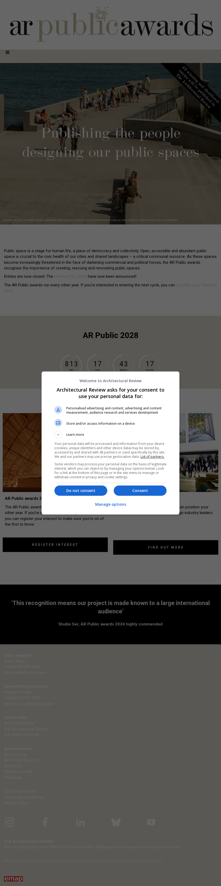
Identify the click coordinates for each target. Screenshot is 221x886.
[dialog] (110, 443)
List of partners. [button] (152, 456)
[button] (110, 434)
